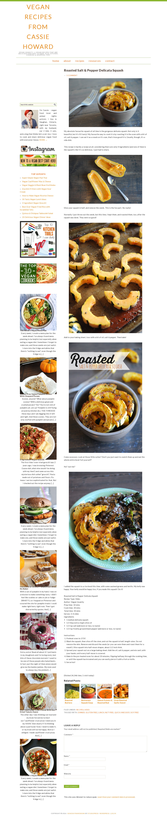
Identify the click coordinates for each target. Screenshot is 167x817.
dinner (81, 712)
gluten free (91, 712)
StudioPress (93, 813)
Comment (68, 735)
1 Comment (72, 75)
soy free (135, 712)
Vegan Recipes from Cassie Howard (38, 26)
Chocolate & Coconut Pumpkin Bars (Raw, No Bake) (38, 588)
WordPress (104, 813)
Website (67, 774)
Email (67, 765)
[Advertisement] (38, 84)
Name (67, 756)
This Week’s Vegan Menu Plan (33, 330)
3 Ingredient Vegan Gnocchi (32, 460)
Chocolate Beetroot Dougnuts (33, 649)
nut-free (109, 712)
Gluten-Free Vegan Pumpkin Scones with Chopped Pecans (36, 395)
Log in (113, 813)
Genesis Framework (76, 813)
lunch (101, 712)
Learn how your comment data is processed (116, 797)
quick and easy (122, 712)
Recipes (80, 710)
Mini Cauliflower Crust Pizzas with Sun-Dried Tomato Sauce (38, 711)
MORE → (43, 140)
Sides (87, 710)
